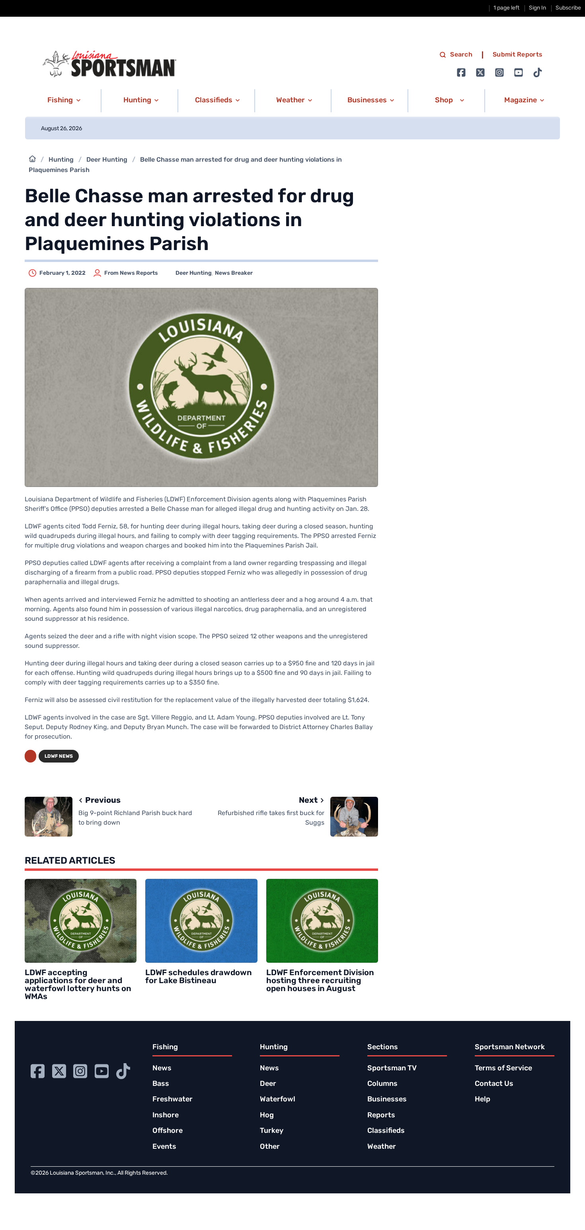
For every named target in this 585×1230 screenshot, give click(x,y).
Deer (268, 1084)
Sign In (537, 8)
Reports (381, 1115)
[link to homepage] (109, 64)
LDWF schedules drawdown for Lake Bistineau (198, 977)
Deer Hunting (106, 160)
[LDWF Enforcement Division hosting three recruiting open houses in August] (322, 921)
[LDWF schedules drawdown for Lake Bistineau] (201, 921)
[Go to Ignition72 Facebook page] (461, 72)
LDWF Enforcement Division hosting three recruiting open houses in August (320, 981)
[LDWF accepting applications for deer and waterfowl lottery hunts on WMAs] (80, 921)
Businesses (387, 1099)
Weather (381, 1147)
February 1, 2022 (62, 273)
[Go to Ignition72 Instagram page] (499, 72)
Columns (382, 1084)
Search (461, 55)
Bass (160, 1084)
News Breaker (234, 273)
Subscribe (568, 8)
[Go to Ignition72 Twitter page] (480, 72)
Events (164, 1147)
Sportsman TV (392, 1068)
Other (270, 1147)
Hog (267, 1115)
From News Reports (131, 273)
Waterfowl (277, 1099)
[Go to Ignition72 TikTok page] (537, 72)
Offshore (167, 1131)
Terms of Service (503, 1068)
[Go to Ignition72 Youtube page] (518, 72)
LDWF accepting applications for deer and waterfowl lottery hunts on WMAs (78, 985)
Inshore (165, 1115)
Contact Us (494, 1084)
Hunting (61, 160)
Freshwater (172, 1099)
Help (482, 1099)
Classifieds (386, 1131)
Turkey (271, 1131)
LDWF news (59, 756)
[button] (62, 100)
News (162, 1068)
